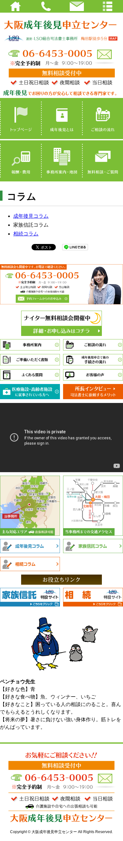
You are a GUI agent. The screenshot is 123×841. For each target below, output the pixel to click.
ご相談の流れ (102, 118)
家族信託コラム (93, 546)
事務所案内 (30, 345)
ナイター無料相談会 (61, 323)
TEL (46, 6)
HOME (15, 6)
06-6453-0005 (50, 53)
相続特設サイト (93, 598)
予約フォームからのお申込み (42, 298)
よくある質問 (30, 375)
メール (104, 54)
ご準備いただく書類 (30, 360)
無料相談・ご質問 (102, 160)
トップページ (20, 118)
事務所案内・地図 (61, 160)
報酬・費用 (20, 160)
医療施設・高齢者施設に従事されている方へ (30, 392)
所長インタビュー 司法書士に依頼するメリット (93, 392)
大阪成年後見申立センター (61, 24)
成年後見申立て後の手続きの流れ (93, 360)
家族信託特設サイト (30, 598)
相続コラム (25, 233)
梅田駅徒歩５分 (101, 39)
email (77, 6)
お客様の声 (93, 375)
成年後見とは (61, 118)
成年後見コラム (31, 216)
